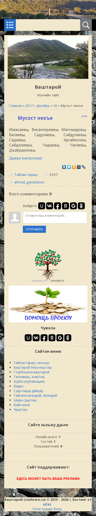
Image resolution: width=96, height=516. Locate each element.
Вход (58, 509)
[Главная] (48, 77)
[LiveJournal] (83, 167)
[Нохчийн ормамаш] (48, 281)
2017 (29, 105)
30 (55, 105)
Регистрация (43, 509)
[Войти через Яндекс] (65, 205)
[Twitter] (69, 167)
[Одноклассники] (74, 167)
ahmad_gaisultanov (29, 182)
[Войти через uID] (41, 205)
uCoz (47, 504)
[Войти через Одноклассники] (81, 205)
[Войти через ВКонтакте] (49, 205)
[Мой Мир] (78, 167)
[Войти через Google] (73, 205)
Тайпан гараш (26, 174)
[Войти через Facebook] (57, 205)
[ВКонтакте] (64, 167)
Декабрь (43, 105)
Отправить (34, 229)
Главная (15, 105)
